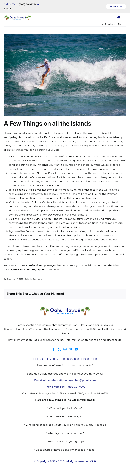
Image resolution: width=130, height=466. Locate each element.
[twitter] (59, 349)
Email (7, 8)
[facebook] (53, 349)
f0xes (8, 279)
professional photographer (45, 265)
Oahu (27, 279)
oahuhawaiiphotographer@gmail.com (71, 380)
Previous (110, 24)
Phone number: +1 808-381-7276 (65, 386)
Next (121, 24)
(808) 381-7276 (28, 4)
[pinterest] (70, 349)
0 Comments (37, 279)
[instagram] (65, 349)
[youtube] (76, 349)
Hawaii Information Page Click (26, 339)
